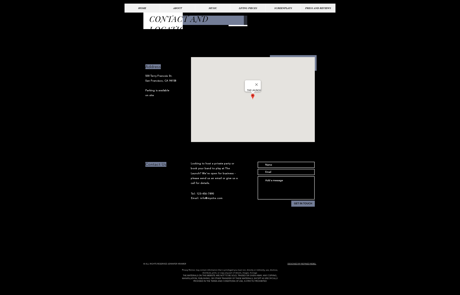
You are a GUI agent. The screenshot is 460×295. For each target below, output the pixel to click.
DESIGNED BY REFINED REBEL (302, 264)
